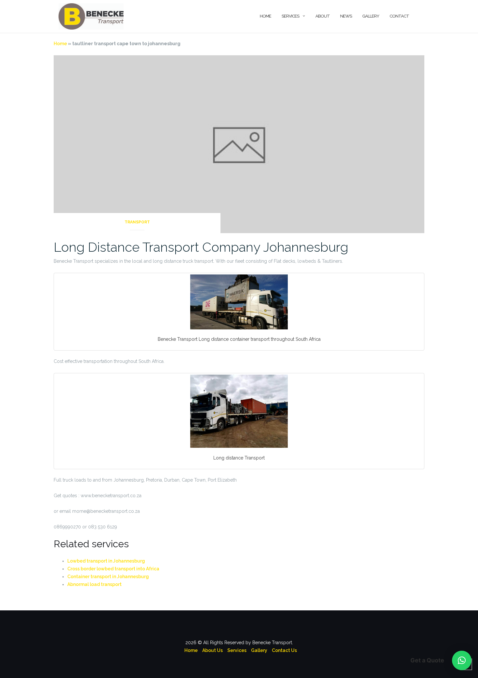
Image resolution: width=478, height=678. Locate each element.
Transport (137, 222)
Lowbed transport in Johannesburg (106, 561)
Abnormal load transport (94, 584)
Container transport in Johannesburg (108, 576)
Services (290, 16)
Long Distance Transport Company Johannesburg (201, 247)
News (346, 16)
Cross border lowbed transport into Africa (113, 568)
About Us (212, 650)
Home (265, 16)
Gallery (370, 16)
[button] (461, 660)
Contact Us (284, 650)
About (322, 16)
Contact (399, 16)
